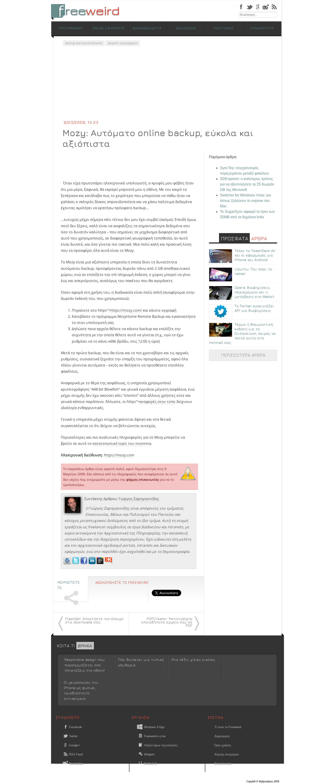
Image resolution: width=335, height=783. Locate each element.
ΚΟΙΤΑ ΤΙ (74, 645)
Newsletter (75, 763)
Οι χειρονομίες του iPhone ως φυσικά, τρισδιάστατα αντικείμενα (81, 690)
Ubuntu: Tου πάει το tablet (253, 271)
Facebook (75, 727)
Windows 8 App (154, 727)
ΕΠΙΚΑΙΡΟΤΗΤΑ (262, 28)
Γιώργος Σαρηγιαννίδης (139, 498)
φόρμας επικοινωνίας (142, 479)
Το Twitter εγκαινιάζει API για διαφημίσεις (254, 308)
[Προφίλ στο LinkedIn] (92, 562)
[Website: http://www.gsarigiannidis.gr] (67, 562)
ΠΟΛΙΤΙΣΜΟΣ (224, 28)
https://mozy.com (119, 455)
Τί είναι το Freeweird (227, 727)
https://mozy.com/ (126, 310)
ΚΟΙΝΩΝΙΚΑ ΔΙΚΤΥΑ (147, 28)
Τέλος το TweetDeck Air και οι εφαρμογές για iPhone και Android (255, 255)
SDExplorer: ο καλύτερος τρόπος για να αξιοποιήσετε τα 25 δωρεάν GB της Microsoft (247, 184)
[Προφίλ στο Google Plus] (100, 562)
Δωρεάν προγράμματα (123, 43)
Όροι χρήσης (222, 745)
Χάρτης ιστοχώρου (226, 754)
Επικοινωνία (222, 763)
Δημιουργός (222, 736)
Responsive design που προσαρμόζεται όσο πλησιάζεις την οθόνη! (84, 665)
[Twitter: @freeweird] (76, 562)
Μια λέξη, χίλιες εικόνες (193, 660)
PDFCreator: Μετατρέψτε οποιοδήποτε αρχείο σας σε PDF (166, 622)
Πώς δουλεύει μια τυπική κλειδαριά (141, 662)
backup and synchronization (83, 43)
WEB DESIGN (186, 28)
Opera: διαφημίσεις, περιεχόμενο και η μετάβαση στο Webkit (254, 292)
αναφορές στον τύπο (157, 401)
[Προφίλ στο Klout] (108, 562)
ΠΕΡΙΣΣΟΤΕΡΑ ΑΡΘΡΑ (243, 355)
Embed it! (150, 763)
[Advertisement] (167, 85)
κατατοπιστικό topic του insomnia (122, 443)
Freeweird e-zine (155, 736)
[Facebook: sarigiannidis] (84, 562)
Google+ (74, 745)
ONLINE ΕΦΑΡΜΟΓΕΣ (109, 28)
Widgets (149, 754)
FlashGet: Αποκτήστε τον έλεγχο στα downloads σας (94, 620)
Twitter (73, 736)
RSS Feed (75, 754)
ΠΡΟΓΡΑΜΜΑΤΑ (70, 28)
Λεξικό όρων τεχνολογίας (161, 745)
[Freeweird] (88, 11)
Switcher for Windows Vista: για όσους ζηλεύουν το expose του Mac (245, 200)
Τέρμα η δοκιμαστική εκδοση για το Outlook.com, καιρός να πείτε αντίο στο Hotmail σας (242, 333)
